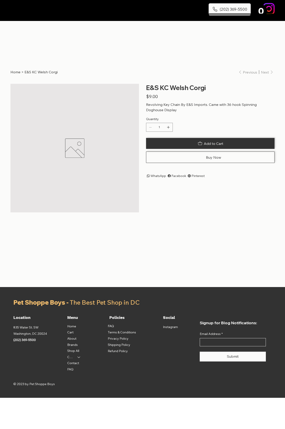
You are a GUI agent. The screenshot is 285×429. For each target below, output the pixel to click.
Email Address (211, 334)
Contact (73, 363)
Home (71, 326)
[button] (260, 10)
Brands (72, 345)
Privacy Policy (118, 339)
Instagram (170, 327)
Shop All (73, 351)
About (71, 339)
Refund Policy (118, 351)
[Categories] (79, 357)
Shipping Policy (119, 345)
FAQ (70, 369)
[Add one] (168, 127)
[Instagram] (269, 8)
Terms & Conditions (122, 332)
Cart (70, 332)
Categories (70, 357)
